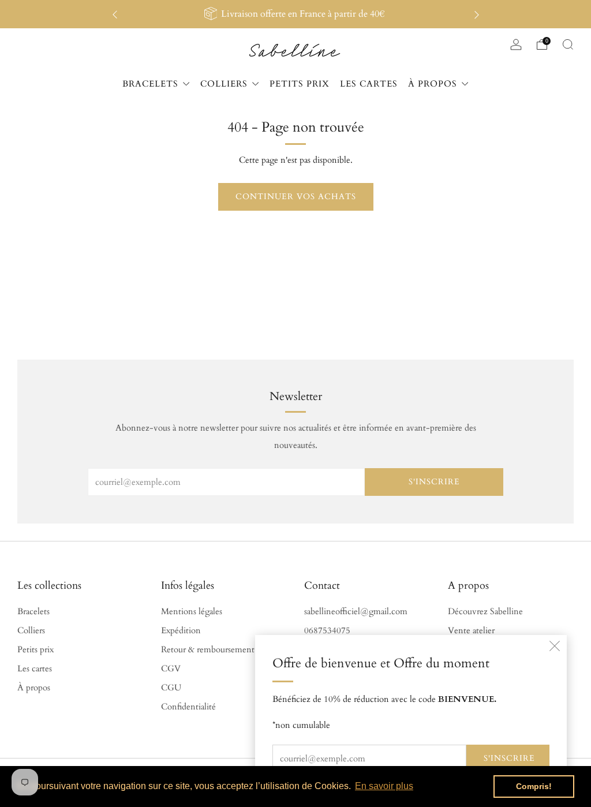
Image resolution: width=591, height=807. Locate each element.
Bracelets (33, 612)
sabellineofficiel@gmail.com (355, 612)
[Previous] (114, 14)
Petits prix (35, 650)
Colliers (31, 631)
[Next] (476, 14)
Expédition (181, 631)
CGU (171, 688)
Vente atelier (471, 631)
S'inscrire (509, 758)
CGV (171, 669)
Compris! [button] (534, 786)
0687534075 (327, 631)
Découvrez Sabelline (485, 612)
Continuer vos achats (295, 196)
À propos (33, 688)
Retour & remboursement (208, 650)
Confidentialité (188, 707)
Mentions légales (191, 612)
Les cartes (34, 669)
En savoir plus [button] (384, 786)
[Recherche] (568, 44)
